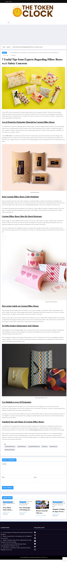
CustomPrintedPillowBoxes (32, 52)
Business (4, 52)
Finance (38, 502)
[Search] (8, 23)
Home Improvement (7, 502)
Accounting (22, 502)
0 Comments (13, 55)
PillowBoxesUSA (46, 52)
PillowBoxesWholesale (54, 52)
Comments (4, 463)
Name (3, 477)
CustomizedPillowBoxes (14, 52)
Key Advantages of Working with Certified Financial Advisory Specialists (24, 509)
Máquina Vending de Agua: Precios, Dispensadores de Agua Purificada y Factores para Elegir (58, 510)
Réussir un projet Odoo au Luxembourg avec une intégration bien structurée (42, 512)
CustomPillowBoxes (23, 52)
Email (35, 477)
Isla (44, 515)
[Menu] (4, 22)
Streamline (4, 514)
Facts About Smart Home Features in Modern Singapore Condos (8, 509)
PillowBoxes (40, 52)
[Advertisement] (33, 34)
